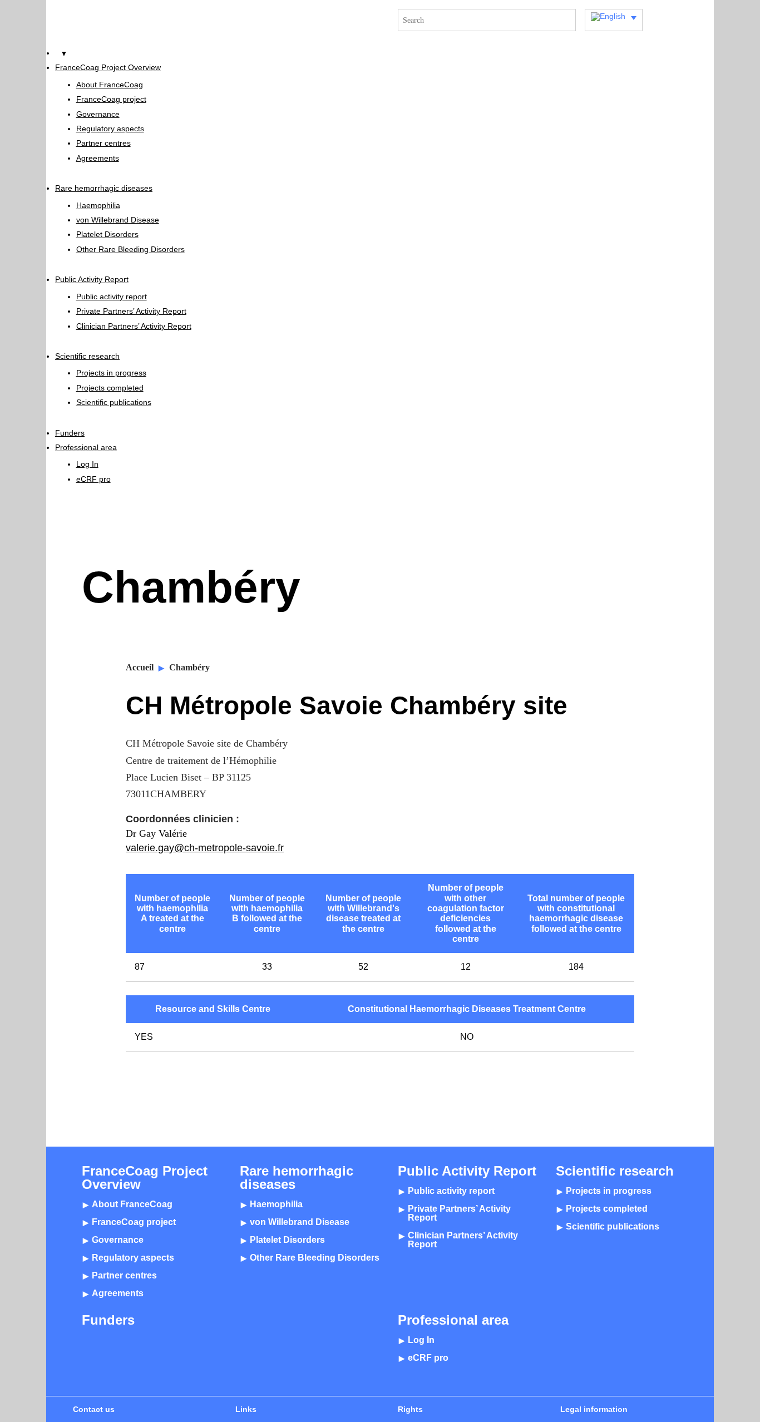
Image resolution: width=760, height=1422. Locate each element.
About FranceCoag (109, 84)
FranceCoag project (111, 99)
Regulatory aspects (110, 128)
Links (245, 1409)
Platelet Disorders (107, 234)
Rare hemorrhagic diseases (103, 188)
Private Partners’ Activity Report (131, 311)
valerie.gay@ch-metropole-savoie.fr (205, 847)
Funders (70, 432)
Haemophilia (98, 205)
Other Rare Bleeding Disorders (130, 249)
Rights (410, 1409)
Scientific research (87, 356)
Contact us (94, 1409)
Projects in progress (111, 372)
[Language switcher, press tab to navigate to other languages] (614, 20)
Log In (87, 464)
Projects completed (110, 387)
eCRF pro (93, 479)
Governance (98, 114)
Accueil (140, 667)
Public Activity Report (92, 279)
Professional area (86, 447)
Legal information (594, 1409)
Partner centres (103, 143)
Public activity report (111, 296)
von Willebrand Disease (117, 219)
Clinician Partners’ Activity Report (133, 326)
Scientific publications (113, 402)
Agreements (97, 158)
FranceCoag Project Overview (108, 67)
